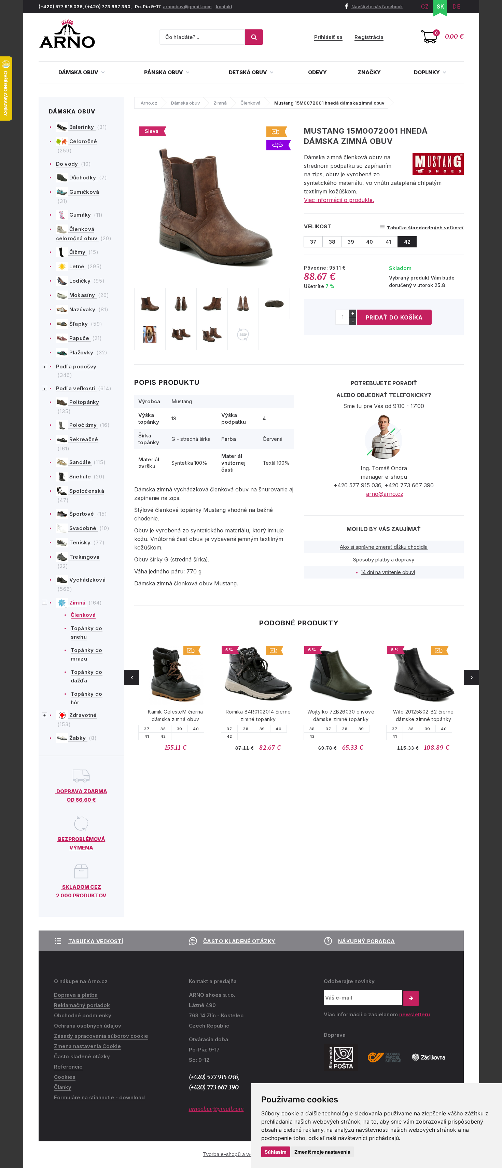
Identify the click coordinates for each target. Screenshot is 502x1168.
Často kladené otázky (239, 941)
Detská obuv (248, 72)
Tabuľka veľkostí (95, 941)
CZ (425, 6)
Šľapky (78, 324)
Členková (83, 615)
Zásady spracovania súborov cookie (101, 1036)
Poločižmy (83, 425)
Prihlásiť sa (328, 37)
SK (441, 6)
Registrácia (369, 37)
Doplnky (427, 72)
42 (163, 736)
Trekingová (84, 557)
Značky (369, 72)
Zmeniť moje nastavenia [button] (322, 1152)
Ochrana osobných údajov (87, 1025)
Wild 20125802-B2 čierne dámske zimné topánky (423, 715)
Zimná (77, 602)
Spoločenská (86, 491)
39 (179, 728)
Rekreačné (83, 439)
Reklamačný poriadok (82, 1005)
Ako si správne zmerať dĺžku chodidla (384, 547)
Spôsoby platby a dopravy (383, 559)
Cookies (64, 1077)
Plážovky (81, 352)
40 (196, 728)
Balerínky (82, 127)
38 (163, 728)
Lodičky (80, 280)
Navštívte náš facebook (377, 6)
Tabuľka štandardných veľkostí (425, 227)
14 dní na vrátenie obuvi (388, 572)
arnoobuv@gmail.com (187, 6)
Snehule (80, 476)
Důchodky (83, 177)
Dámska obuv (78, 72)
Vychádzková (87, 579)
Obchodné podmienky (82, 1015)
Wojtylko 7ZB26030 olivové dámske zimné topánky (341, 715)
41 (146, 736)
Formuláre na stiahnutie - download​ (99, 1097)
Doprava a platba (76, 995)
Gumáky (80, 215)
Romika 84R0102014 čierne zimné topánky (258, 715)
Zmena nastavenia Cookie (87, 1046)
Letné (77, 266)
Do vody (68, 164)
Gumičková (83, 192)
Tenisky (80, 542)
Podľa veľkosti (76, 388)
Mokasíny (82, 295)
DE (456, 6)
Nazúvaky (82, 309)
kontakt (224, 6)
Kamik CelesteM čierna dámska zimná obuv (175, 715)
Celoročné (82, 141)
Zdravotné (82, 715)
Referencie (68, 1066)
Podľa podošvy (76, 366)
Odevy (317, 72)
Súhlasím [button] (276, 1152)
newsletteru (414, 1014)
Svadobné (83, 528)
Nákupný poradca (366, 941)
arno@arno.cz (384, 493)
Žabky (77, 738)
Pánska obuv (164, 72)
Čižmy (77, 252)
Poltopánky (83, 402)
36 (312, 728)
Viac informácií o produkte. (339, 199)
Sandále (80, 462)
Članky (62, 1087)
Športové (82, 514)
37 (146, 728)
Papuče (79, 338)
